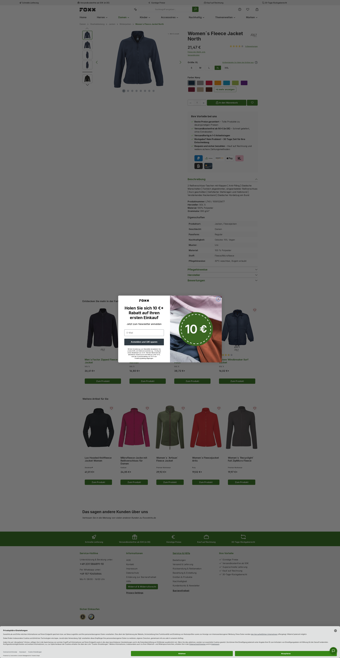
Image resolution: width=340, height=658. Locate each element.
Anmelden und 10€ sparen (144, 342)
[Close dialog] (218, 299)
